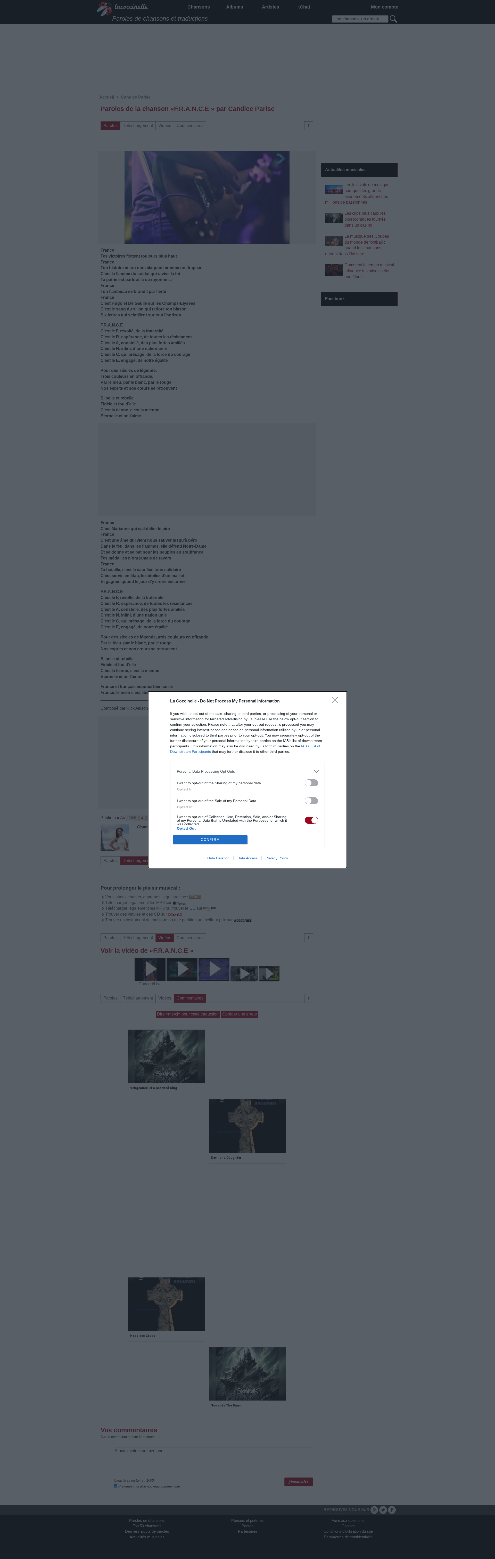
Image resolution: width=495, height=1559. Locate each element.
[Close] (337, 701)
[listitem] (247, 771)
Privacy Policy (277, 858)
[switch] (311, 782)
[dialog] (247, 779)
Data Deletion (218, 858)
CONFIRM (210, 840)
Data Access (247, 858)
